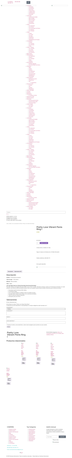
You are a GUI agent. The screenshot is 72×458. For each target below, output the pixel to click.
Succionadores (30, 62)
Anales (28, 32)
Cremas (30, 85)
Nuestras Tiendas (12, 429)
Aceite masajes (30, 104)
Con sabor (31, 105)
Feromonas (31, 9)
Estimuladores (32, 13)
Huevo (30, 59)
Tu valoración (9, 310)
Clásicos (30, 57)
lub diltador (31, 22)
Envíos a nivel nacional (13, 431)
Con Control (31, 27)
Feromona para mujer (33, 101)
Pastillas (30, 87)
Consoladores (29, 40)
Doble (30, 46)
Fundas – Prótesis (30, 47)
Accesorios (29, 5)
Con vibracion (32, 52)
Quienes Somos (12, 430)
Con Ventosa (31, 43)
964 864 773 (15, 447)
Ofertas (51, 334)
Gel (29, 81)
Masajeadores (31, 75)
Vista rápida (23, 363)
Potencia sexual (30, 83)
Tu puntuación (9, 307)
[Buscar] (7, 214)
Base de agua (31, 18)
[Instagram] (33, 333)
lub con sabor (31, 20)
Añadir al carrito (44, 243)
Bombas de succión (33, 78)
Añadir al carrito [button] (24, 359)
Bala (30, 67)
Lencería (28, 91)
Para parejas (31, 76)
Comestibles (31, 8)
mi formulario (11, 435)
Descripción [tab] (10, 271)
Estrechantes (31, 23)
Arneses (30, 42)
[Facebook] (28, 333)
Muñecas (30, 61)
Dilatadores (31, 37)
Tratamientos (33, 82)
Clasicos (30, 70)
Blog (10, 433)
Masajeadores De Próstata (34, 39)
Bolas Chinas (29, 53)
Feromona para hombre (33, 100)
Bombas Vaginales (32, 63)
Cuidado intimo (32, 11)
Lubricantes (29, 15)
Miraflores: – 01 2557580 (12, 445)
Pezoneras (31, 14)
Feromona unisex (32, 102)
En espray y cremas (33, 95)
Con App (30, 35)
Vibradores (29, 66)
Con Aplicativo (32, 25)
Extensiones (31, 51)
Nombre (8, 316)
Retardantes (31, 88)
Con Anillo (31, 34)
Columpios (31, 6)
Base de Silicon (32, 19)
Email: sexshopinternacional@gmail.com (15, 449)
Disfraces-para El (30, 97)
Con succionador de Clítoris (34, 28)
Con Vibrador (31, 30)
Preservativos (31, 10)
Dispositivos (31, 80)
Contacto (11, 434)
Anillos (28, 24)
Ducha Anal (31, 38)
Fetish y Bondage (30, 90)
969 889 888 (9, 447)
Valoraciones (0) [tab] (17, 271)
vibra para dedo (32, 73)
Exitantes (29, 92)
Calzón (30, 68)
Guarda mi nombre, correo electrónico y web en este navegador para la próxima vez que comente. (27, 324)
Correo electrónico (10, 320)
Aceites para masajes (33, 16)
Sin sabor (31, 106)
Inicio (7, 223)
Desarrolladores (30, 77)
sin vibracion (31, 29)
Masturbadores (30, 54)
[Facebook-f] (38, 453)
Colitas (30, 33)
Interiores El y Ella (30, 96)
